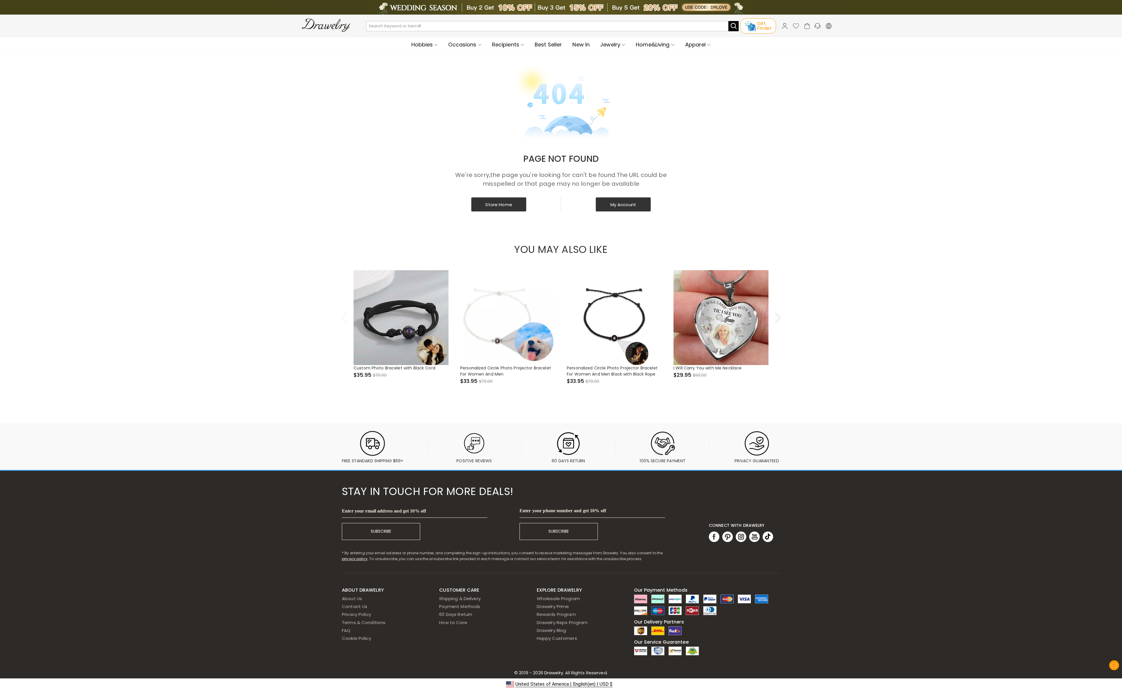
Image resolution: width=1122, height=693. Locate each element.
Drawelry (575, 673)
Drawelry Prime (553, 606)
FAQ (346, 630)
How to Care (453, 622)
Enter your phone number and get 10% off (563, 510)
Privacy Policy (356, 614)
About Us (352, 598)
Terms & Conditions (363, 622)
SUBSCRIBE (381, 531)
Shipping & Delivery (460, 598)
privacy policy (355, 558)
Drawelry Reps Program (562, 622)
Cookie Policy (356, 638)
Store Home (498, 205)
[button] (561, 684)
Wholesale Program (558, 598)
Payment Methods (459, 606)
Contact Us (354, 606)
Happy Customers (557, 638)
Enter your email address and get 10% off (384, 510)
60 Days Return (455, 614)
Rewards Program (556, 614)
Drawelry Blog (551, 630)
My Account (623, 205)
